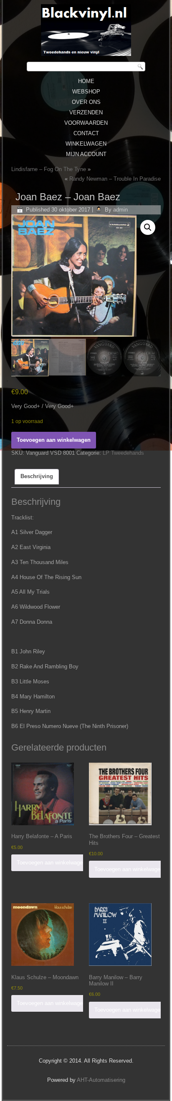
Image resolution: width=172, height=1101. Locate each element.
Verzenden (86, 112)
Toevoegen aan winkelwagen (54, 440)
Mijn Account (86, 154)
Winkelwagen (86, 144)
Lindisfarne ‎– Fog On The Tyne (48, 169)
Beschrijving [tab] (36, 476)
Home (86, 81)
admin (120, 210)
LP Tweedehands (123, 453)
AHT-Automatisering (101, 1080)
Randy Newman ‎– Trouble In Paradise (115, 179)
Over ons (86, 102)
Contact (86, 133)
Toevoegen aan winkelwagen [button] (51, 862)
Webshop (86, 91)
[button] (147, 227)
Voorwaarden (86, 123)
